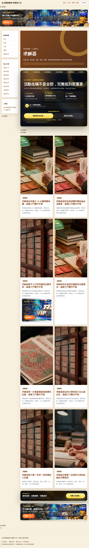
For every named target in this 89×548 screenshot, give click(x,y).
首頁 (4, 39)
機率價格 (6, 75)
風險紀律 (6, 82)
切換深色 (84, 2)
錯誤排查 (6, 86)
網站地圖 (26, 541)
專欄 (73, 2)
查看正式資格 (75, 496)
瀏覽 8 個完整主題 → (29, 63)
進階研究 (6, 94)
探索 (64, 2)
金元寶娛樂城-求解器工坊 (11, 3)
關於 (77, 2)
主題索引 (4, 541)
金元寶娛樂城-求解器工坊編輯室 (9, 109)
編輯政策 (6, 54)
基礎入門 (6, 67)
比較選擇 (6, 90)
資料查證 (6, 71)
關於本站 (19, 541)
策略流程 (6, 79)
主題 (68, 2)
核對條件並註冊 (39, 116)
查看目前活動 (69, 116)
